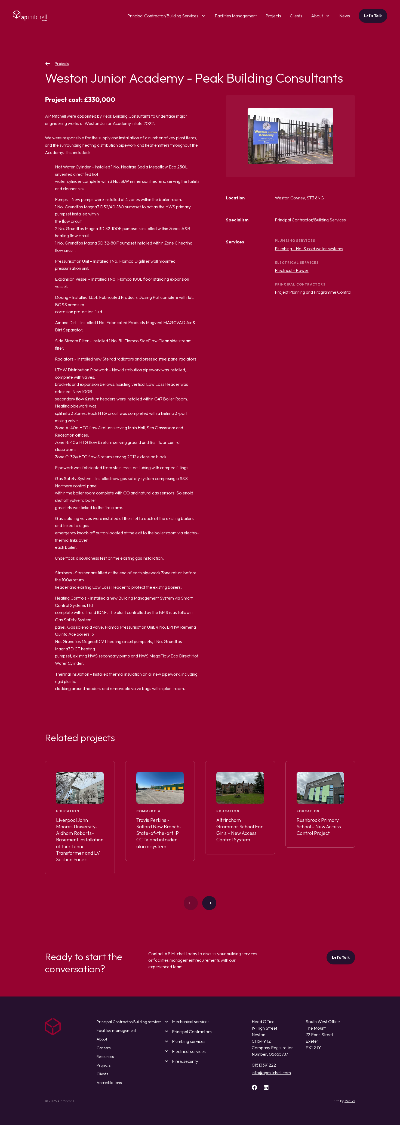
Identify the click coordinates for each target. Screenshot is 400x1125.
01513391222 (264, 1065)
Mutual (349, 1101)
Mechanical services (191, 1021)
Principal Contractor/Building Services (162, 15)
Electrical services (189, 1051)
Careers (103, 1047)
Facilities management (116, 1030)
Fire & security (185, 1061)
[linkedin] (266, 1087)
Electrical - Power (292, 270)
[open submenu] (202, 16)
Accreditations (109, 1082)
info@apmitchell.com (271, 1072)
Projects (62, 63)
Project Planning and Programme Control (313, 292)
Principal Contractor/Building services (129, 1021)
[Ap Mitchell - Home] (30, 15)
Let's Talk (373, 15)
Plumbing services (188, 1041)
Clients (102, 1073)
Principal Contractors (192, 1031)
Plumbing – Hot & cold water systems (309, 248)
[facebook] (254, 1087)
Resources (105, 1056)
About (317, 15)
